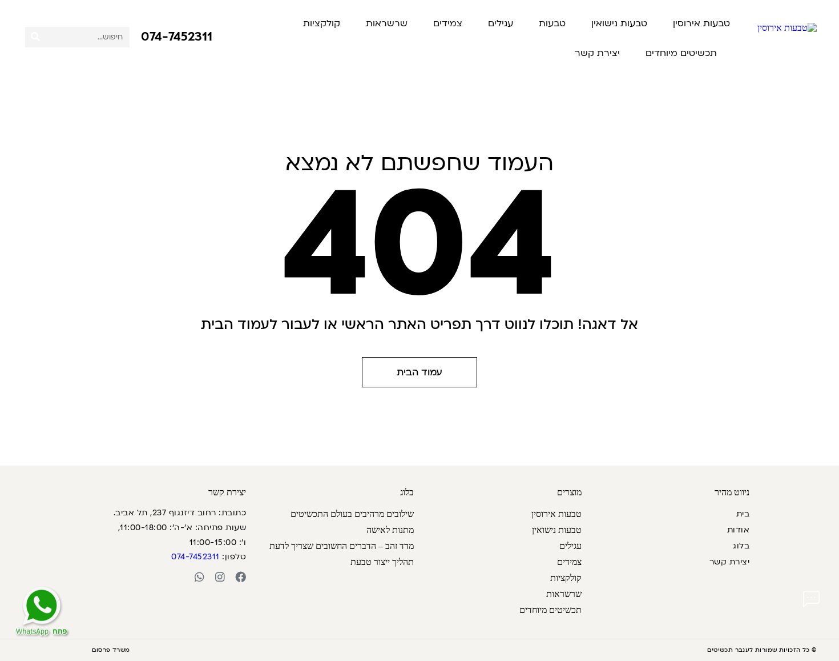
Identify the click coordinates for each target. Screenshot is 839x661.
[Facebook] (240, 576)
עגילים (500, 23)
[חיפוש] (35, 37)
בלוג (741, 545)
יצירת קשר (597, 53)
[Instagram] (220, 576)
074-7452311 (176, 36)
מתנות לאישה (390, 530)
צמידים (447, 23)
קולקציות (321, 23)
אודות (738, 529)
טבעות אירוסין (701, 23)
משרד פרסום (111, 650)
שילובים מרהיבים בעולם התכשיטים (352, 514)
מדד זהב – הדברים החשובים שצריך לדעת (341, 546)
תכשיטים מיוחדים (681, 53)
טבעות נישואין (619, 23)
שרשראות (387, 23)
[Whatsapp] (199, 576)
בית (742, 513)
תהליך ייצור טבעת (382, 562)
